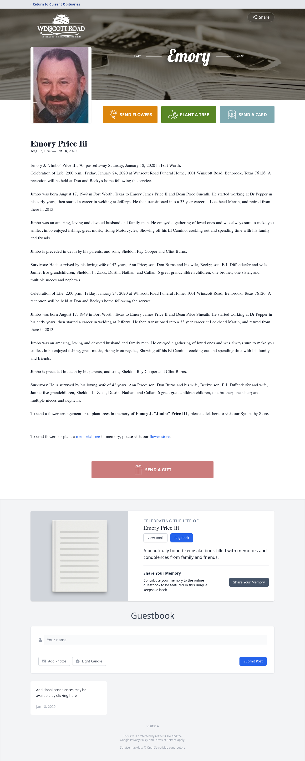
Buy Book (181, 537)
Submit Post (253, 661)
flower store (160, 436)
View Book (155, 537)
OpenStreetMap (157, 747)
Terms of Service (165, 740)
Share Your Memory (249, 582)
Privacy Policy (139, 740)
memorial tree (88, 436)
